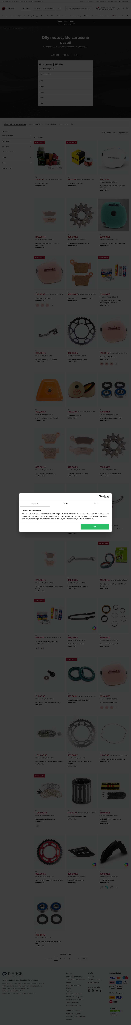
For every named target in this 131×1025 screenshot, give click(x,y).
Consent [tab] (35, 504)
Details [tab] (65, 503)
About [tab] (96, 503)
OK (95, 527)
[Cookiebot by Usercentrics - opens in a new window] (100, 496)
